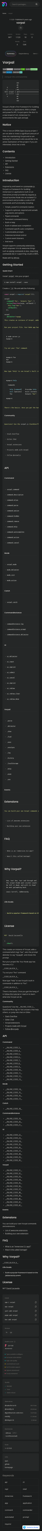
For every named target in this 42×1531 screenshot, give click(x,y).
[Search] (36, 4)
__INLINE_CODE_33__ (13, 1176)
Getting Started (11, 161)
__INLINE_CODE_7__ (13, 1060)
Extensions (9, 167)
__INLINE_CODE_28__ (13, 1154)
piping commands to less (19, 251)
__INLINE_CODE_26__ (13, 1147)
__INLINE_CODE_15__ (13, 1092)
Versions (36, 54)
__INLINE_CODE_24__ (13, 1141)
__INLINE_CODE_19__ (13, 1118)
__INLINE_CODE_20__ (13, 1122)
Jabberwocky (10, 1275)
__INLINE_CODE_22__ (13, 1135)
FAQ (6, 170)
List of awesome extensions (18, 820)
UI (5, 645)
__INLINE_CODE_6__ (13, 1057)
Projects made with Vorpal (18, 450)
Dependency (24, 54)
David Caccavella (16, 935)
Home (4, 13)
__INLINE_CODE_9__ (13, 1066)
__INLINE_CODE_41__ (13, 1202)
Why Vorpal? (12, 869)
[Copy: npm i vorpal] (36, 1302)
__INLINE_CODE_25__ (13, 1144)
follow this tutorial (12, 994)
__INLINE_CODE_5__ (13, 1054)
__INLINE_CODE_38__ (13, 1192)
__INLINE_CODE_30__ (13, 1160)
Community (9, 415)
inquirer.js (32, 194)
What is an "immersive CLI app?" (20, 851)
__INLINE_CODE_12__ (13, 1076)
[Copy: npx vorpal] (36, 1307)
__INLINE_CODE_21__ (13, 1125)
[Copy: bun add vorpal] (36, 1320)
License (8, 173)
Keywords (8, 1475)
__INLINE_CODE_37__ (13, 1189)
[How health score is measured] (15, 1342)
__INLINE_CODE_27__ (13, 1151)
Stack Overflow (13, 434)
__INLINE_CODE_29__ (13, 1157)
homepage (10, 1467)
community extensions (25, 245)
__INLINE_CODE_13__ (13, 1079)
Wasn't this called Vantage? (18, 856)
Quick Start (7, 271)
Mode (6, 553)
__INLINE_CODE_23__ (13, 1138)
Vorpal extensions (14, 444)
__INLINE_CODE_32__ (13, 1173)
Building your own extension (18, 826)
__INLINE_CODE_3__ (13, 1047)
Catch (7, 591)
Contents (9, 151)
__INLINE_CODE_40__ (13, 1199)
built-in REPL (33, 254)
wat (26, 118)
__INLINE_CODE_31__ (13, 1170)
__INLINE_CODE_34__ (13, 1179)
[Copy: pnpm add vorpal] (36, 1315)
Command (9, 478)
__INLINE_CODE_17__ (13, 1099)
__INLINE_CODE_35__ (13, 1183)
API (6, 164)
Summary (10, 54)
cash (19, 118)
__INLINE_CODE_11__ (13, 1073)
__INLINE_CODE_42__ (13, 1205)
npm (7, 1461)
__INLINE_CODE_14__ (13, 1089)
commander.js (29, 186)
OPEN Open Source (22, 131)
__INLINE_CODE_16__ (13, 1095)
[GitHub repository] (20, 27)
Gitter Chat (11, 439)
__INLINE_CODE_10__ (13, 1070)
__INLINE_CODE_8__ (13, 1063)
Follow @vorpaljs (14, 455)
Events (7, 790)
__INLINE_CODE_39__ (13, 1195)
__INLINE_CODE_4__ (13, 1051)
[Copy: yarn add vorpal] (36, 1311)
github (8, 1464)
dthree (16, 258)
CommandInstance (13, 612)
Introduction (10, 157)
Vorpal (8, 62)
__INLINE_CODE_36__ (13, 1186)
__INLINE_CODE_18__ (13, 1108)
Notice (7, 124)
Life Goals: (9, 902)
